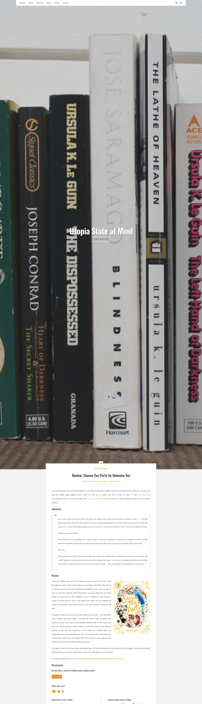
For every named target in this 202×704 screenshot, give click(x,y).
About (31, 3)
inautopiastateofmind (100, 481)
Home (24, 3)
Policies (56, 3)
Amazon (83, 659)
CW (131, 495)
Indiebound (90, 659)
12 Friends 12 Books (95, 499)
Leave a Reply (57, 676)
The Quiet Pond (144, 495)
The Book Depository (115, 659)
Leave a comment (115, 481)
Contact (48, 3)
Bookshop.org (100, 659)
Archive (65, 3)
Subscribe (39, 3)
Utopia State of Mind (101, 231)
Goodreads (75, 659)
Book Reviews (101, 468)
